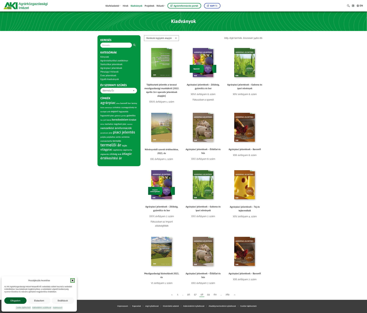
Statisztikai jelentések (111, 64)
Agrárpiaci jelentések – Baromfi (245, 149)
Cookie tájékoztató (23, 307)
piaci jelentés (124, 132)
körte (102, 124)
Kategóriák (108, 52)
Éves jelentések (108, 75)
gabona (118, 116)
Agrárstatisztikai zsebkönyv (114, 60)
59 (208, 294)
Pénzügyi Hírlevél (109, 71)
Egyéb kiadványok (109, 79)
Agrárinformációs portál (186, 5)
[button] (72, 280)
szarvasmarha (106, 141)
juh (104, 120)
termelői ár (110, 145)
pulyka (103, 137)
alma (118, 103)
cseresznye (108, 107)
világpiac (106, 149)
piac (110, 133)
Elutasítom (39, 300)
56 (188, 294)
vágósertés (104, 154)
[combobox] (118, 90)
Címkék (105, 98)
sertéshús (125, 137)
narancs (129, 124)
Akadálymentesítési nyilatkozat (222, 306)
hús (101, 120)
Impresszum (58, 307)
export (114, 111)
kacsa (109, 120)
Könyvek (104, 56)
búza (102, 108)
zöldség (113, 154)
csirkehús (117, 107)
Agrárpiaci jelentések (111, 68)
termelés (117, 141)
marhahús (109, 124)
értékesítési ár (111, 158)
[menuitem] (113, 5)
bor (129, 103)
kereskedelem (120, 119)
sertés (118, 137)
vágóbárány (117, 150)
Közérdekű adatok (171, 306)
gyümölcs (131, 115)
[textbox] (108, 91)
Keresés (105, 40)
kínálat (132, 119)
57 (195, 294)
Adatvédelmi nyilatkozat (41, 307)
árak (119, 154)
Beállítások (63, 300)
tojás (124, 145)
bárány (134, 103)
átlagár (127, 154)
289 (227, 294)
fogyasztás (123, 111)
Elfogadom (15, 300)
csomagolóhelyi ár (129, 107)
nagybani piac (120, 124)
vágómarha (127, 150)
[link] (353, 5)
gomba (123, 116)
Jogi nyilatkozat (152, 306)
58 (202, 294)
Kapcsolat (136, 306)
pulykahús (111, 137)
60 (215, 294)
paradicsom (104, 133)
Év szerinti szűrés (113, 85)
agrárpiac (108, 103)
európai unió (105, 112)
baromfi (123, 103)
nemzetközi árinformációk (116, 128)
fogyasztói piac (107, 115)
